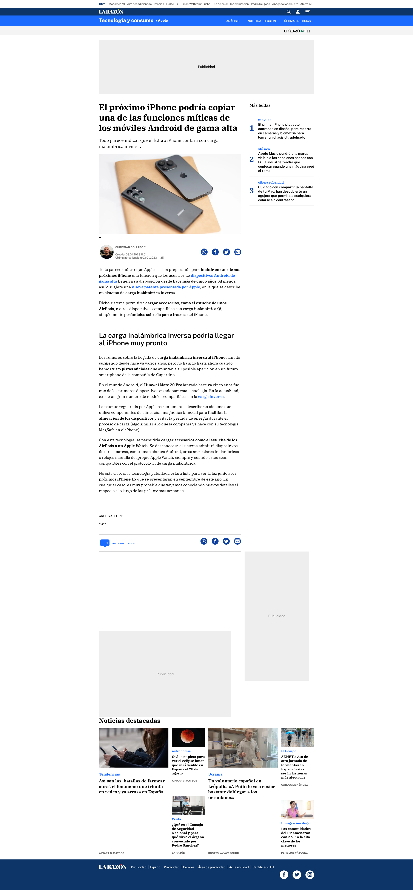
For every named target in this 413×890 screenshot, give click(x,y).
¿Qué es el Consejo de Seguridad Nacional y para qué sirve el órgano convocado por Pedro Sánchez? (188, 834)
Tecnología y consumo (126, 20)
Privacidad (171, 867)
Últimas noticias (297, 21)
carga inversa (211, 396)
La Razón (178, 852)
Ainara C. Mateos (111, 853)
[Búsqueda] (289, 11)
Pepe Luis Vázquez (294, 852)
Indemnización (239, 4)
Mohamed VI (117, 4)
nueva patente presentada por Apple (166, 286)
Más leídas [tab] (260, 105)
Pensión (159, 4)
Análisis (233, 21)
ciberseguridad (271, 182)
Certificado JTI (263, 867)
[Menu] (308, 11)
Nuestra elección (262, 21)
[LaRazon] (126, 11)
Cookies (188, 867)
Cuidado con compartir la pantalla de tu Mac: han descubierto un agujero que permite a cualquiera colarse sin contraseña (285, 193)
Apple (163, 21)
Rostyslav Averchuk (223, 853)
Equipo (155, 867)
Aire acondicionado (139, 4)
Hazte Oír (172, 4)
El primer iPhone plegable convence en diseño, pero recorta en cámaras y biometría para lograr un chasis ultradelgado (284, 130)
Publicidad (138, 867)
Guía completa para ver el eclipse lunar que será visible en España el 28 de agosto (188, 764)
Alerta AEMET (309, 4)
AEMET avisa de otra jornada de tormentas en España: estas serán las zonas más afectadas (294, 766)
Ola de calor (220, 4)
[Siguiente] (314, 23)
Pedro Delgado (260, 4)
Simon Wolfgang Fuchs (195, 4)
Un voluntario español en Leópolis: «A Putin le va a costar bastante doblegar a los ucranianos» (241, 789)
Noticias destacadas (129, 720)
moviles (264, 119)
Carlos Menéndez (294, 784)
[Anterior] (184, 19)
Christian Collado (129, 247)
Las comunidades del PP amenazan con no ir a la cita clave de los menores (296, 837)
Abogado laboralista (285, 4)
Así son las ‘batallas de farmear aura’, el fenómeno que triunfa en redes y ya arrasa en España (132, 786)
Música (264, 149)
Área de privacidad (211, 867)
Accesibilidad (239, 867)
